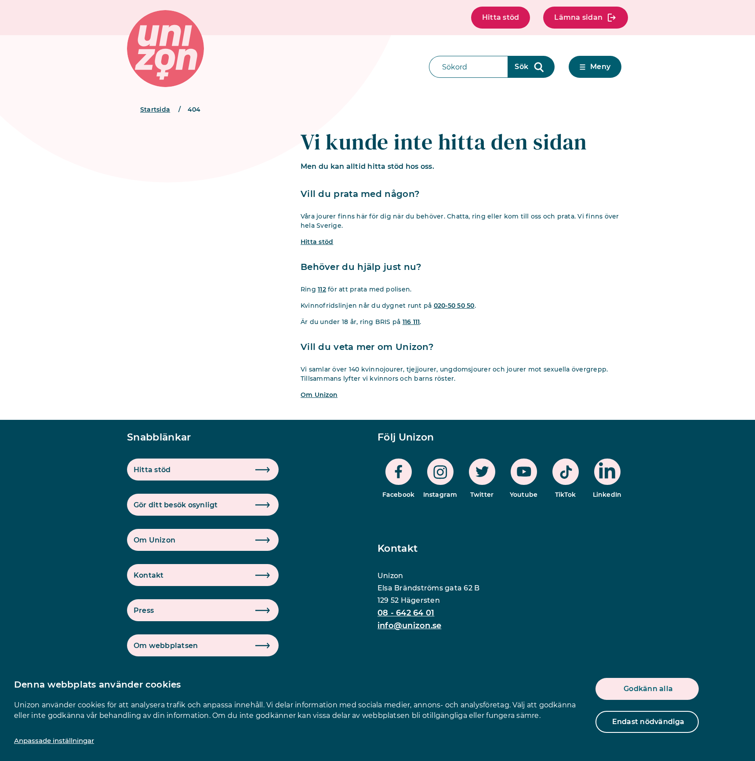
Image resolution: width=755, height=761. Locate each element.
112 (322, 289)
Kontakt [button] (149, 575)
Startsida (155, 109)
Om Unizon (319, 395)
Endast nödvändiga (648, 721)
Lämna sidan (578, 17)
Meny (600, 66)
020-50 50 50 (454, 305)
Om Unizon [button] (154, 540)
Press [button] (144, 610)
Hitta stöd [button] (152, 470)
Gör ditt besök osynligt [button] (176, 505)
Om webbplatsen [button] (166, 645)
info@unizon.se (409, 625)
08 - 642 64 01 (406, 613)
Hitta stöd (500, 17)
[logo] (165, 48)
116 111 (411, 322)
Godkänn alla (648, 689)
